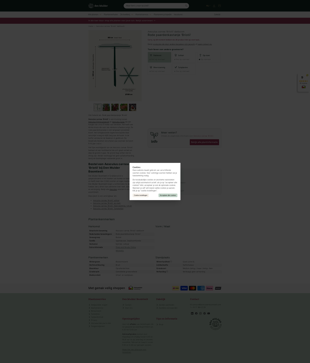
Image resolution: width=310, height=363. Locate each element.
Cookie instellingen (140, 195)
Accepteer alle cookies (168, 195)
